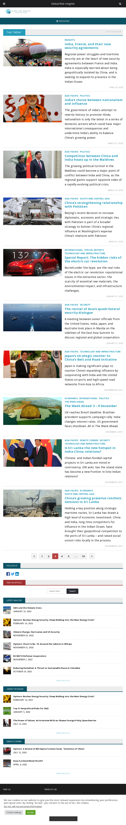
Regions (64, 21)
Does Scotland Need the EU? (28, 760)
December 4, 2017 (114, 431)
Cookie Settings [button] (13, 812)
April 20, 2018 (116, 87)
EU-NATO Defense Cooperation (29, 656)
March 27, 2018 (115, 143)
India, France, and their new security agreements (88, 46)
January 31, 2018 (114, 296)
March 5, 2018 (116, 241)
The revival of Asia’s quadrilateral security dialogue (92, 311)
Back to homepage (112, 31)
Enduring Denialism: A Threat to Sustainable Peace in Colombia (46, 668)
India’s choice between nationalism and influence (94, 102)
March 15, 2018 (115, 190)
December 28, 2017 (113, 390)
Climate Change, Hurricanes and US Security (36, 632)
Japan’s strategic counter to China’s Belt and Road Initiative (91, 358)
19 (83, 556)
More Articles (63, 680)
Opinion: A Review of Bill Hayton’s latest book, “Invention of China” (49, 748)
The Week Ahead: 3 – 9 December (91, 406)
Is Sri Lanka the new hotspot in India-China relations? (90, 450)
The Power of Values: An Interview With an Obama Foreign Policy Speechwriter (54, 720)
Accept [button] (30, 812)
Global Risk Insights (63, 3)
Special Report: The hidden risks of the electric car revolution (93, 259)
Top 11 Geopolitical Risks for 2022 (31, 708)
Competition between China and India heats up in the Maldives (91, 158)
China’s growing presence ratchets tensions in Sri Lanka (93, 500)
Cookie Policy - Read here (63, 818)
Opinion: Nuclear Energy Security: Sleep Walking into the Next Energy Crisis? (53, 619)
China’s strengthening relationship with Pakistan (94, 205)
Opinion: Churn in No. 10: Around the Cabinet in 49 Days (42, 644)
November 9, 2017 (114, 482)
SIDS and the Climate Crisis (27, 607)
